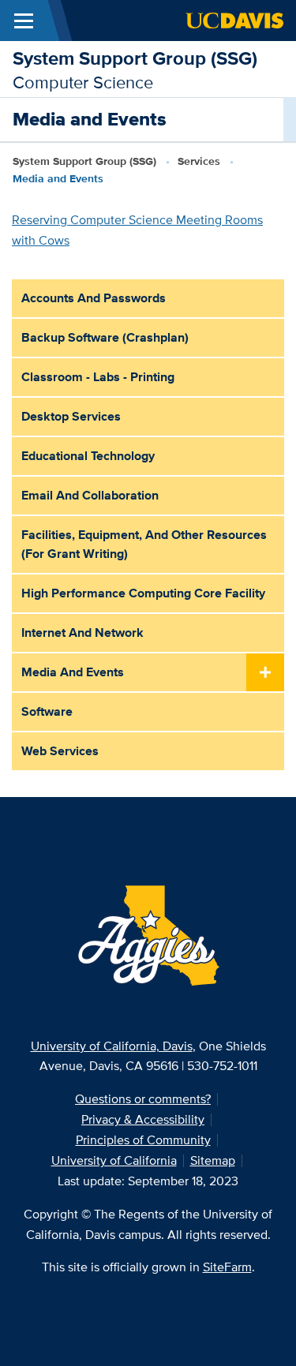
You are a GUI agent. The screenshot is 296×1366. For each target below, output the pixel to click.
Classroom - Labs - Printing (97, 377)
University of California (114, 1160)
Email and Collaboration (90, 495)
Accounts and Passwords (93, 298)
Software (47, 711)
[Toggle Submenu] (265, 673)
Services (199, 161)
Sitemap (212, 1160)
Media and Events (72, 672)
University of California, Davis (112, 1046)
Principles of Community (143, 1140)
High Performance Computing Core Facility (143, 593)
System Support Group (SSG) (135, 58)
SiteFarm (227, 1267)
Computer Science (83, 82)
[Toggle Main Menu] (23, 20)
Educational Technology (88, 456)
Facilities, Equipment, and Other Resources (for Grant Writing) (144, 544)
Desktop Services (71, 416)
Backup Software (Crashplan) (105, 337)
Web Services (60, 751)
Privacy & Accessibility (142, 1119)
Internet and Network (82, 632)
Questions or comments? (143, 1099)
